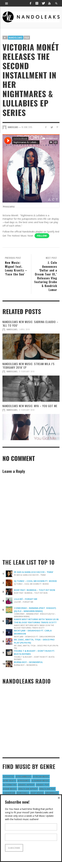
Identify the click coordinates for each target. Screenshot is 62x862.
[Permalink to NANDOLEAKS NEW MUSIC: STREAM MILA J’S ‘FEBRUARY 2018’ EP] (31, 389)
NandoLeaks (12, 329)
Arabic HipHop (26, 784)
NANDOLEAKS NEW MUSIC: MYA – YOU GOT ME (29, 406)
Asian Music (10, 788)
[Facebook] (30, 3)
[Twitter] (43, 3)
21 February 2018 (27, 371)
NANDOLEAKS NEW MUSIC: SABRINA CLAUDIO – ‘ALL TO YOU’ (30, 323)
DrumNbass (51, 792)
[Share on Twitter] (51, 127)
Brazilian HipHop (28, 788)
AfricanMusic (23, 776)
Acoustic (8, 776)
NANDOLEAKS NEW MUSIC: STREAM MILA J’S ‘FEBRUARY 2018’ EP (28, 365)
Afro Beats (9, 780)
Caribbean (9, 792)
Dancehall (23, 792)
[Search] (6, 3)
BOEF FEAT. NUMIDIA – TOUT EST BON (34, 590)
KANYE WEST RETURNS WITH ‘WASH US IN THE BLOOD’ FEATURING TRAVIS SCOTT (36, 621)
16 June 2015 (26, 127)
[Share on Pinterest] (57, 127)
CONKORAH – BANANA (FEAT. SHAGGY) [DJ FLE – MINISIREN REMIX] (35, 610)
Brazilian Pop (47, 788)
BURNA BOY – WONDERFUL (28, 662)
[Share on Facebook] (46, 127)
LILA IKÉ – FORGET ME (25, 599)
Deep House (37, 792)
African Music (41, 776)
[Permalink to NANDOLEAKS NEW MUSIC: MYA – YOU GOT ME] (31, 427)
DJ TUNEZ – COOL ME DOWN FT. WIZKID (35, 581)
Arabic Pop (42, 784)
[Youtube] (49, 3)
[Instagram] (37, 3)
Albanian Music (40, 780)
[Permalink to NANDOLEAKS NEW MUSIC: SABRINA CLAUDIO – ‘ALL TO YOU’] (31, 347)
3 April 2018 (24, 329)
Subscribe (14, 847)
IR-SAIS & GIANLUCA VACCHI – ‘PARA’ (33, 572)
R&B (26, 37)
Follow (42, 235)
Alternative (9, 784)
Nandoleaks (15, 37)
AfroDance (24, 780)
